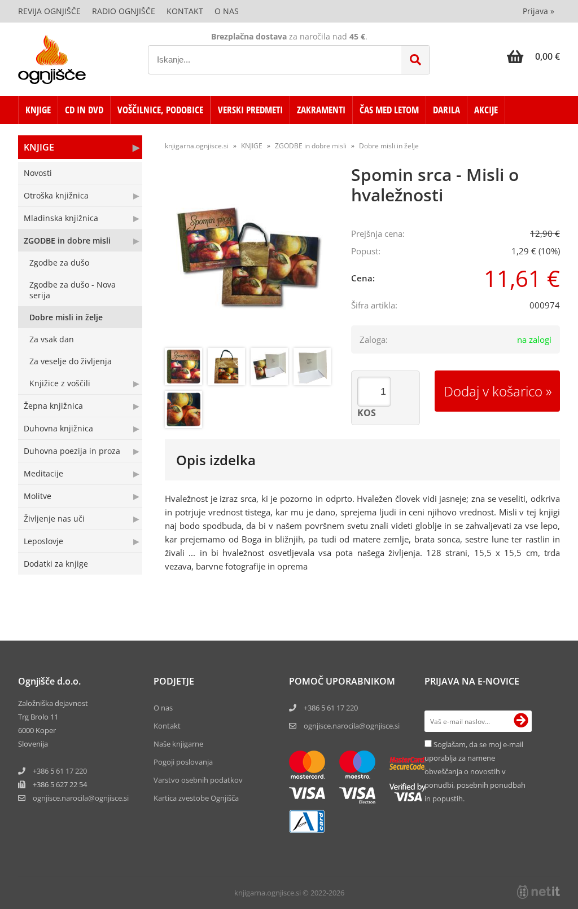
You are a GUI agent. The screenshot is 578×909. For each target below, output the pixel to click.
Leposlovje (43, 541)
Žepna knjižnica (53, 405)
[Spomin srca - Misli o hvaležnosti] (249, 257)
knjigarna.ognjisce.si (197, 146)
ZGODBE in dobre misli (67, 240)
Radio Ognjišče (123, 11)
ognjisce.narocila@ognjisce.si (352, 726)
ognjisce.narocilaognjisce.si (81, 798)
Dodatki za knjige (56, 563)
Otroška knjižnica (56, 195)
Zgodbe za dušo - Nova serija (72, 290)
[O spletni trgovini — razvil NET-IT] (538, 892)
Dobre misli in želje (66, 317)
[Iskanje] (415, 60)
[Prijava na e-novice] (521, 721)
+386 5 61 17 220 (60, 771)
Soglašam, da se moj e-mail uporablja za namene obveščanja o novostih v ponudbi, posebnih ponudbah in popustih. (475, 771)
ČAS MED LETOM (389, 109)
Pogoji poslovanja (183, 762)
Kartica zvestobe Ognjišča (196, 798)
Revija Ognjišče (49, 11)
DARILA (446, 109)
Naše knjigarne (178, 744)
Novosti (38, 172)
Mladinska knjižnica (61, 218)
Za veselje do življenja (70, 361)
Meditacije (43, 473)
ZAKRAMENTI (321, 109)
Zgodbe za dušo (59, 262)
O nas (226, 11)
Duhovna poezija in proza (72, 450)
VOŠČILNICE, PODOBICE (160, 109)
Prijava (538, 11)
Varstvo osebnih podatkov (198, 780)
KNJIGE (38, 109)
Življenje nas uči (54, 518)
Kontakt (185, 11)
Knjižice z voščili (59, 383)
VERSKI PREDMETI (250, 109)
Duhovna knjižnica (58, 428)
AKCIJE (486, 109)
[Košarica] (533, 56)
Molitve (37, 496)
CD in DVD (84, 109)
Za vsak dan (51, 339)
